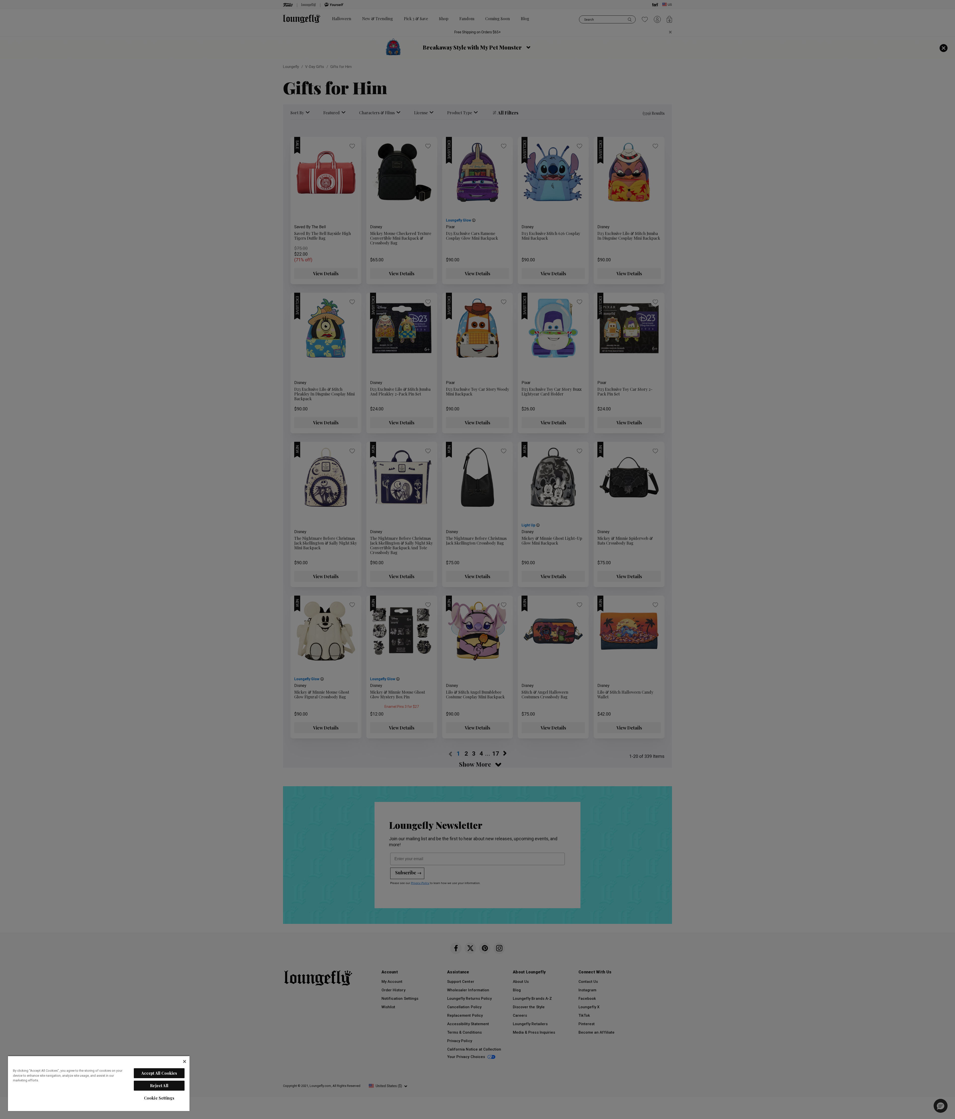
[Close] (184, 1061)
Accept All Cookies (159, 1073)
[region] (99, 1083)
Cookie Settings (159, 1098)
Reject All (159, 1085)
